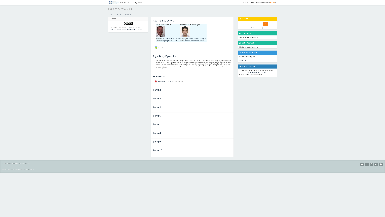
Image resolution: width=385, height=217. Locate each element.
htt (196, 38)
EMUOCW (124, 2)
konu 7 (157, 124)
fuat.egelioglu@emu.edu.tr (168, 41)
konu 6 (157, 115)
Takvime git (243, 60)
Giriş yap (272, 2)
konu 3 (157, 89)
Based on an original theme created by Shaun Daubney (15, 169)
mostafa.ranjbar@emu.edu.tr (194, 41)
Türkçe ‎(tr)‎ (136, 2)
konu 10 (157, 150)
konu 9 (157, 141)
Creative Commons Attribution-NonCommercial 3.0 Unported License (126, 29)
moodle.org (31, 169)
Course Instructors (163, 20)
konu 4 (157, 98)
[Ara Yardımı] (262, 28)
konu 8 (157, 133)
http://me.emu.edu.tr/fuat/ (171, 38)
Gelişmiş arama (256, 28)
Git (265, 24)
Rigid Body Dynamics (164, 56)
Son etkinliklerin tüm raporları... (257, 72)
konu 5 (157, 107)
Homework (159, 76)
